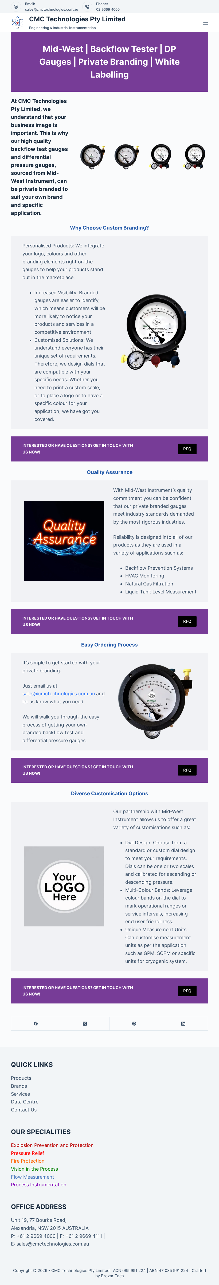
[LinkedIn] (183, 1024)
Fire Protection (28, 1161)
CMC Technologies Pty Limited (77, 19)
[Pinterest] (134, 1024)
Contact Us (24, 1110)
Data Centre (24, 1102)
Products (21, 1078)
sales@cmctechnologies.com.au (51, 9)
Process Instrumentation (39, 1184)
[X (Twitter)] (85, 1024)
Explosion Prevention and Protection (52, 1145)
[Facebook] (35, 1024)
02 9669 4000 (108, 9)
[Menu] (205, 22)
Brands (19, 1086)
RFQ (187, 449)
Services (20, 1094)
